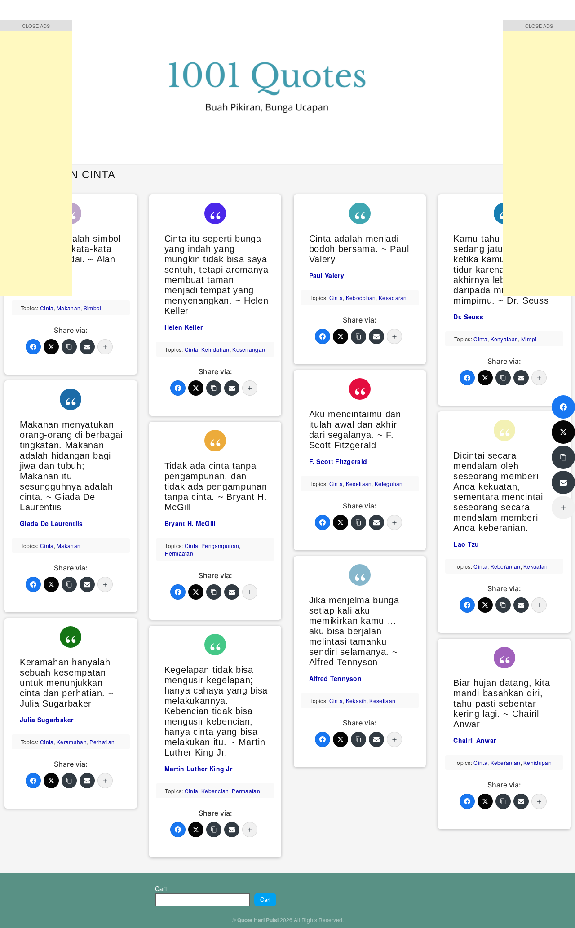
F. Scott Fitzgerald (338, 461)
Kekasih (356, 700)
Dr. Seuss (468, 316)
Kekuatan (535, 566)
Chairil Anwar (474, 740)
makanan (68, 308)
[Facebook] (33, 346)
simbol (93, 308)
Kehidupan (537, 762)
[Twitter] (51, 346)
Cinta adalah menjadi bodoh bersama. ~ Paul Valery (359, 249)
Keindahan (215, 349)
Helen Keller (183, 327)
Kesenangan (248, 349)
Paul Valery (326, 275)
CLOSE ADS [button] (36, 25)
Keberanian (506, 566)
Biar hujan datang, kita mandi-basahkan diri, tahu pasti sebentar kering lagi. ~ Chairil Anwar (501, 703)
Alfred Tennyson (335, 678)
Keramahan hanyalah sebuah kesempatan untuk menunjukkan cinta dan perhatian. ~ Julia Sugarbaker (67, 682)
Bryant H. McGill (190, 523)
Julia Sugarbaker (47, 719)
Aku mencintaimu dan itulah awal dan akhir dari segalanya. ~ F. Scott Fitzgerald (355, 429)
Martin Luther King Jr (198, 768)
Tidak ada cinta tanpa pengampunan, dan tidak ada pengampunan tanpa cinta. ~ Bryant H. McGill (215, 486)
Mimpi (529, 339)
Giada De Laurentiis (51, 523)
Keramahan (72, 742)
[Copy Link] (69, 346)
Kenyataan (504, 339)
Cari (161, 888)
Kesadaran (393, 297)
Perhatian (102, 742)
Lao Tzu (466, 543)
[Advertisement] (36, 161)
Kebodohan (361, 297)
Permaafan (179, 553)
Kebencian (215, 791)
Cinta (47, 308)
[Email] (87, 346)
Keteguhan (389, 483)
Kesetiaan (359, 483)
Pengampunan (220, 545)
